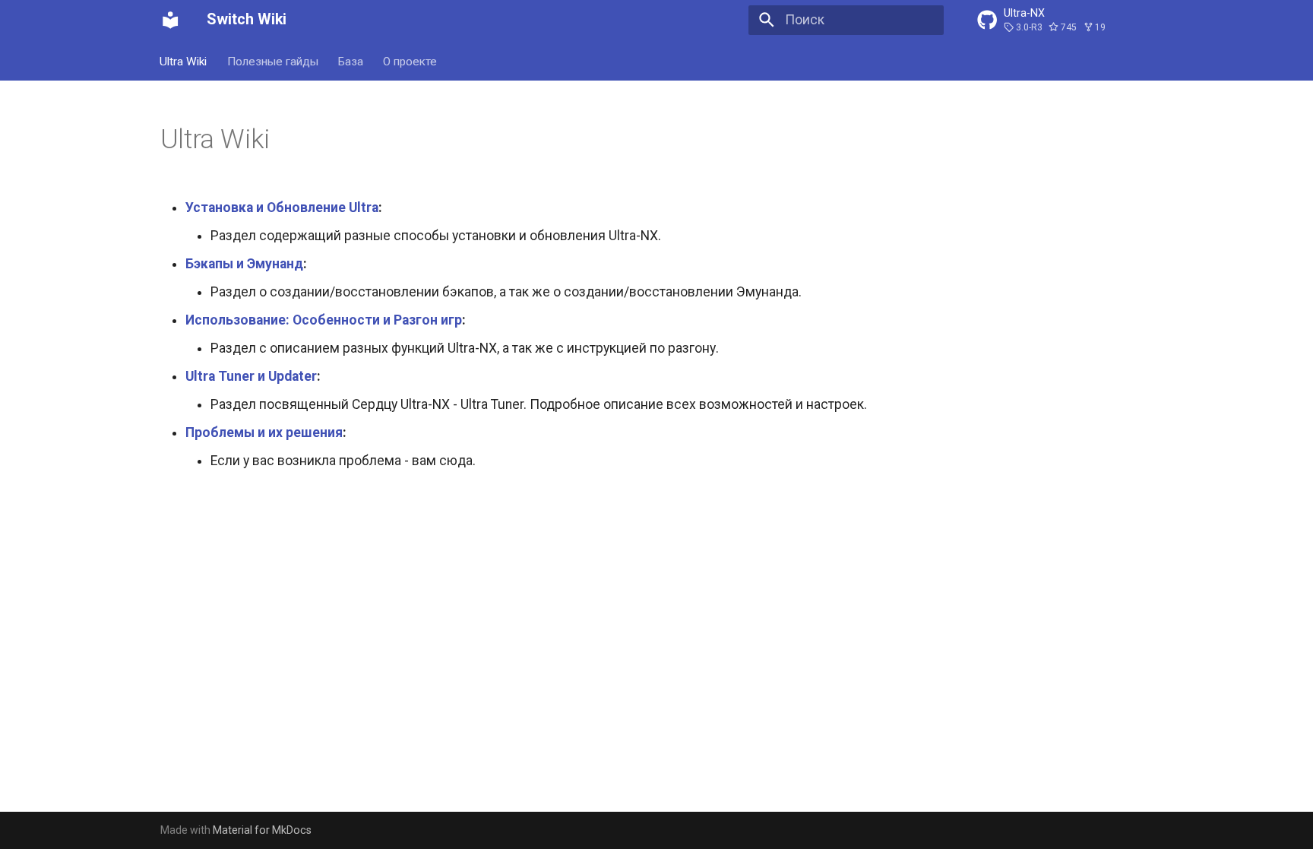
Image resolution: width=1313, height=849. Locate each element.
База (350, 61)
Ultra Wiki (183, 61)
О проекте (411, 61)
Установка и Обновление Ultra (281, 207)
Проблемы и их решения (264, 432)
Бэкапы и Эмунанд (244, 263)
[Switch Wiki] (170, 19)
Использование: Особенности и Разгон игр (323, 320)
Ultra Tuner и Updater (251, 376)
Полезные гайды (272, 61)
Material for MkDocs (262, 830)
